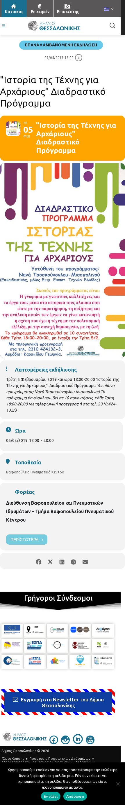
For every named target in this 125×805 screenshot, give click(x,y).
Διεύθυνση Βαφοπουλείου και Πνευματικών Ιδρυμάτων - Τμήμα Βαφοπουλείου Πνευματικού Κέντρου (60, 511)
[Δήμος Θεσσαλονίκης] (53, 26)
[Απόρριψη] (118, 784)
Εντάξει (51, 796)
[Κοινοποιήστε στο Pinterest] (73, 561)
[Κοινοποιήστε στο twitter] (50, 561)
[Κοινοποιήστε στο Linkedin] (62, 561)
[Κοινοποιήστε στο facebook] (38, 561)
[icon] (54, 742)
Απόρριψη (75, 796)
